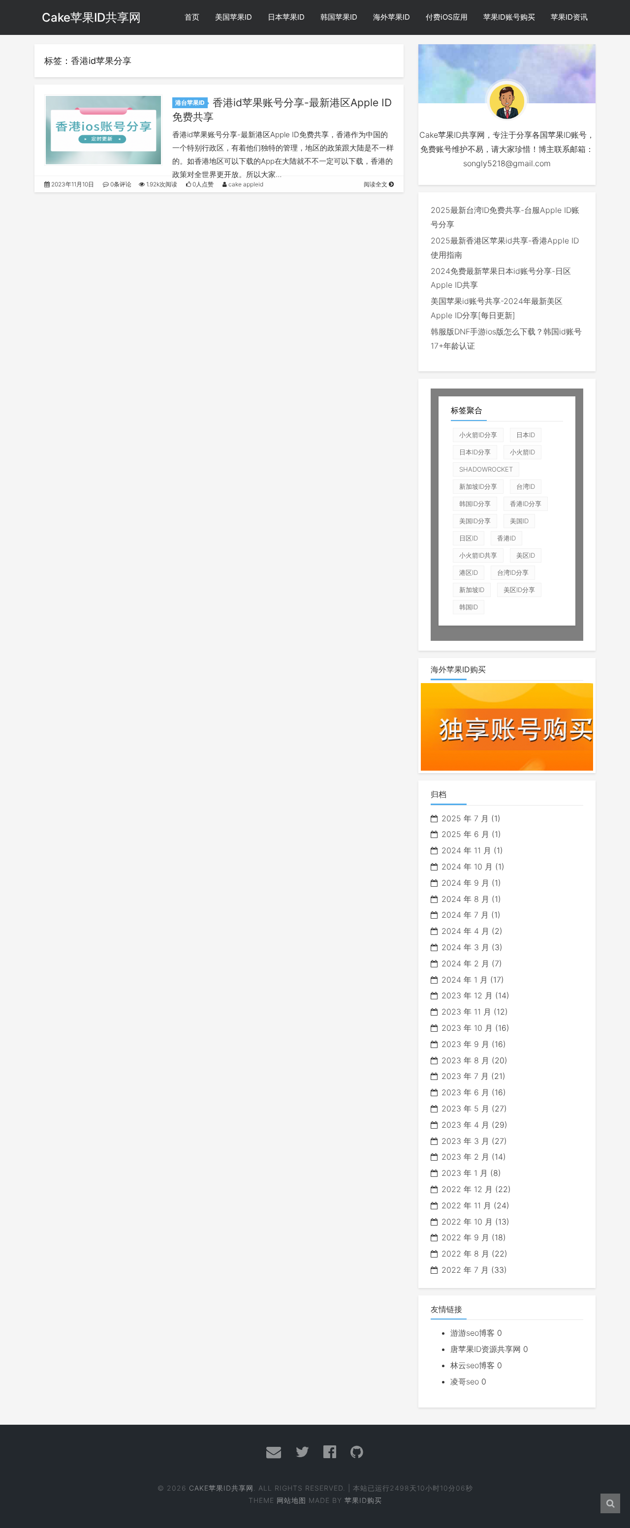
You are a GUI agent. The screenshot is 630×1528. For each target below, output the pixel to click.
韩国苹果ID (338, 17)
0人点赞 (202, 184)
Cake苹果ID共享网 (91, 17)
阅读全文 (376, 184)
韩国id (468, 607)
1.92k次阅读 (161, 184)
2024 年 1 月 (464, 980)
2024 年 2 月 (465, 963)
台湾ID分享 (513, 572)
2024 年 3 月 (465, 947)
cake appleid (245, 184)
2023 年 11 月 (466, 1012)
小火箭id (522, 452)
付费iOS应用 (447, 17)
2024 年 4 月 (465, 931)
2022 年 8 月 (465, 1253)
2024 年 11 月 (466, 850)
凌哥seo (464, 1381)
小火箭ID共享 (478, 555)
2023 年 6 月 (465, 1092)
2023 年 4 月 (465, 1125)
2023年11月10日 (72, 184)
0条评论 (120, 184)
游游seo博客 (472, 1333)
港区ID (468, 572)
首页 (192, 17)
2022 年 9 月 (465, 1237)
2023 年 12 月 (467, 995)
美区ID (525, 555)
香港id (506, 538)
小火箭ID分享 (478, 435)
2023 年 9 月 (465, 1044)
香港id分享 (525, 504)
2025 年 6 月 (465, 834)
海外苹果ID (391, 17)
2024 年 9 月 (465, 883)
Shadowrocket (486, 469)
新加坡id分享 (478, 486)
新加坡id (471, 590)
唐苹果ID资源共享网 (485, 1349)
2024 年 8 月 (465, 899)
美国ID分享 (475, 521)
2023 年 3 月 (465, 1141)
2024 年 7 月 (465, 915)
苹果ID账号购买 (509, 17)
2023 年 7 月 (465, 1076)
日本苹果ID (286, 17)
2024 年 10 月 (467, 866)
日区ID (468, 538)
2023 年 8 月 (465, 1060)
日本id (525, 435)
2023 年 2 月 (465, 1157)
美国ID (519, 521)
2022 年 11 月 (466, 1205)
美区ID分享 (519, 590)
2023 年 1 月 (464, 1173)
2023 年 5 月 (465, 1108)
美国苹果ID (233, 17)
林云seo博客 (472, 1365)
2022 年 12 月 (467, 1189)
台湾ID (525, 486)
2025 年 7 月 (465, 818)
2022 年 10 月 (467, 1222)
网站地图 (291, 1500)
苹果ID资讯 (569, 17)
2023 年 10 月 (467, 1028)
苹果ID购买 (363, 1500)
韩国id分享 (475, 504)
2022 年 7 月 (465, 1270)
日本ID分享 (475, 452)
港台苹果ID (190, 102)
